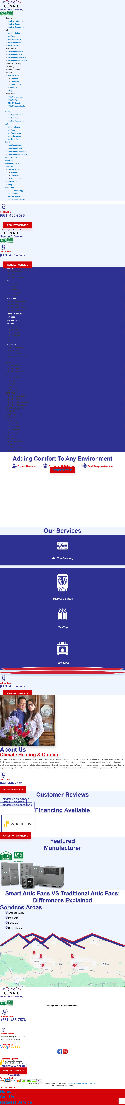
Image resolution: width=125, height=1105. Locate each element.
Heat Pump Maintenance (17, 60)
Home (5, 1091)
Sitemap (69, 1083)
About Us (9, 72)
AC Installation (14, 33)
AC (6, 30)
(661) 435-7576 (12, 215)
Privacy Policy (93, 1083)
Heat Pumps (10, 48)
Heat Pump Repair (15, 54)
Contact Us (12, 88)
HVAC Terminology (15, 97)
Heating (8, 18)
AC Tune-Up (13, 45)
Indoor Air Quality (13, 63)
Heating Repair (14, 24)
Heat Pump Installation (17, 51)
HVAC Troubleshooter (16, 106)
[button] (62, 669)
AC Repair (12, 36)
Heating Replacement (16, 27)
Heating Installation (16, 21)
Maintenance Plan (13, 69)
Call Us (7, 1096)
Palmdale (14, 79)
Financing (9, 66)
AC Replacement (14, 39)
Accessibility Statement (80, 1083)
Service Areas (13, 76)
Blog (10, 91)
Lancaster (15, 82)
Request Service (62, 470)
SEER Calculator (14, 103)
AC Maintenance (14, 42)
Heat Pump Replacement (18, 57)
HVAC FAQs (13, 100)
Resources (10, 94)
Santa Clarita (16, 85)
